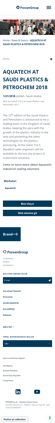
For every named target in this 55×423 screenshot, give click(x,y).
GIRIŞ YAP (7, 327)
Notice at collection (15, 419)
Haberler (7, 315)
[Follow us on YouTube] (37, 392)
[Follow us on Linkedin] (18, 392)
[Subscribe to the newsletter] (49, 280)
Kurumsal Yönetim (12, 291)
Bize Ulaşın (27, 203)
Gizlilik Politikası (10, 370)
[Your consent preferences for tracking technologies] (50, 418)
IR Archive (8, 297)
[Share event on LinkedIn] (51, 59)
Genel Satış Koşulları (12, 375)
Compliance (8, 380)
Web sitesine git (27, 213)
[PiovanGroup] (27, 7)
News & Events (20, 40)
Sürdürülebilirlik (11, 303)
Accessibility (9, 309)
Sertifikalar (8, 366)
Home (6, 40)
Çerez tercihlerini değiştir (14, 358)
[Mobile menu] (48, 8)
